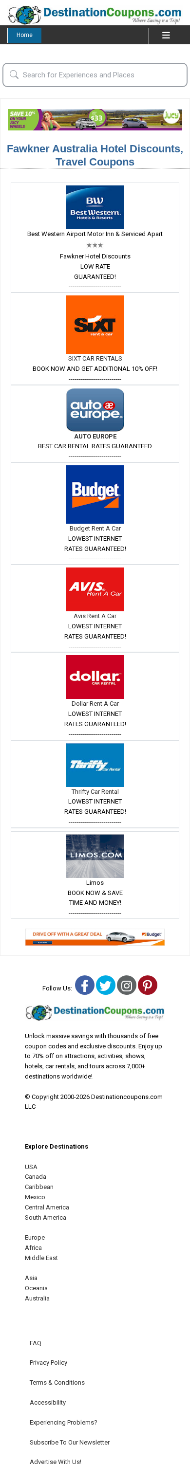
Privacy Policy (48, 1362)
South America (45, 1217)
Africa (33, 1247)
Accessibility (48, 1402)
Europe (35, 1237)
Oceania (36, 1288)
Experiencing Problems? (63, 1422)
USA (31, 1167)
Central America (47, 1207)
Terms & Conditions (57, 1382)
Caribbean (39, 1186)
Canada (35, 1176)
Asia (31, 1277)
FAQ (35, 1343)
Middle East (41, 1258)
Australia (37, 1298)
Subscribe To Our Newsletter (70, 1442)
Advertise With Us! (55, 1461)
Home (25, 35)
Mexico (35, 1197)
